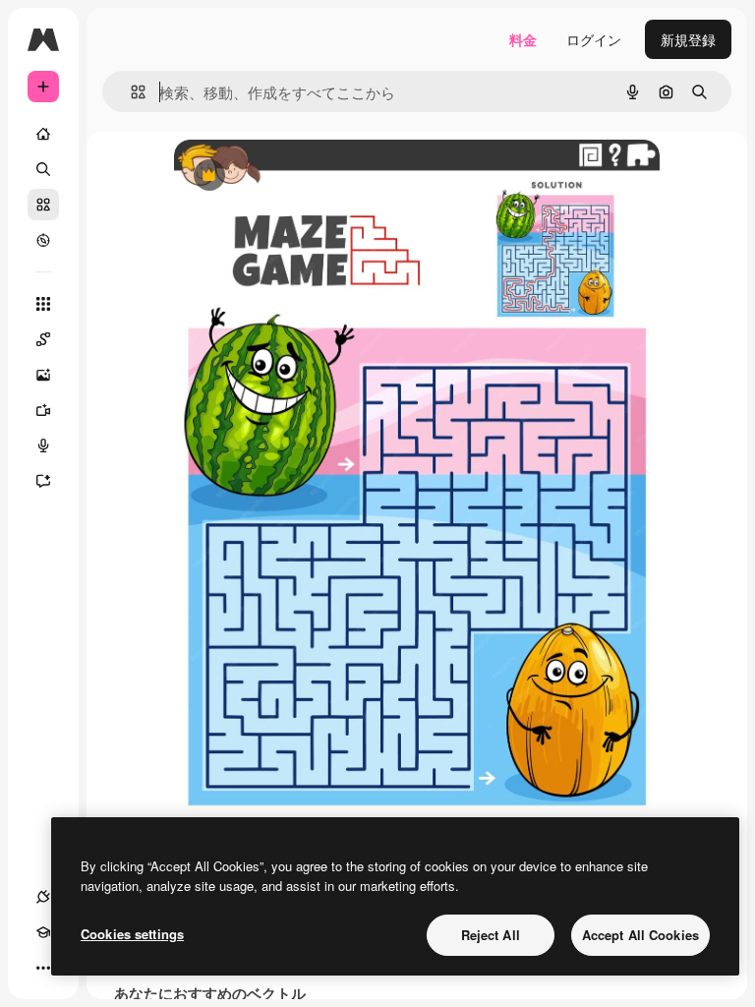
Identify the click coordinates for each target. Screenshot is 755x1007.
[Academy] (43, 932)
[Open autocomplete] (130, 92)
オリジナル (309, 176)
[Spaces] (43, 339)
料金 (523, 39)
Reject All (490, 934)
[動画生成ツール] (43, 410)
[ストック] (43, 204)
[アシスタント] (43, 481)
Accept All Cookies (640, 934)
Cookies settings (132, 933)
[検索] (43, 169)
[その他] (43, 967)
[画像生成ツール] (43, 374)
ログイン (593, 39)
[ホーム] (43, 133)
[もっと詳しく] (43, 240)
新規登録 (688, 39)
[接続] (43, 897)
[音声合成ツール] (43, 445)
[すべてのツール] (43, 304)
